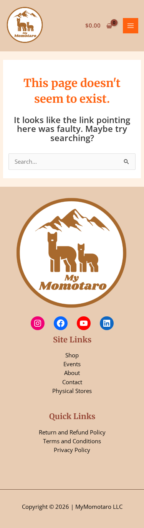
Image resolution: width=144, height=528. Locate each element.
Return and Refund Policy (72, 432)
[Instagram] (38, 323)
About (72, 373)
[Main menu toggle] (130, 25)
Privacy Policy (72, 450)
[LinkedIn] (107, 323)
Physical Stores (72, 391)
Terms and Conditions (72, 441)
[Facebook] (61, 323)
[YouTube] (84, 323)
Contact (72, 382)
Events (72, 364)
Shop (72, 355)
